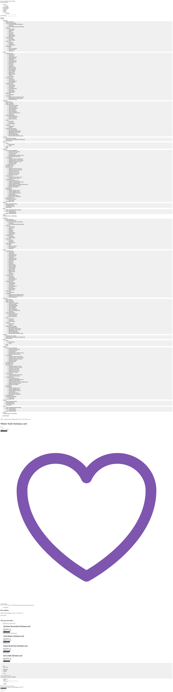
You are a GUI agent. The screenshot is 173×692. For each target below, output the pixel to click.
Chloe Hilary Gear (13, 60)
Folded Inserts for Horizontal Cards (16, 97)
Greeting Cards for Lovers (14, 151)
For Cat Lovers (9, 167)
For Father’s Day (9, 166)
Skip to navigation (4, 1)
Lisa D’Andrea (12, 71)
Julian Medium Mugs (13, 116)
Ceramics (5, 100)
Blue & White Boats (13, 129)
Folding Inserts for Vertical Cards (16, 98)
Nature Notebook (9, 21)
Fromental (11, 33)
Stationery (5, 20)
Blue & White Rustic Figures (15, 130)
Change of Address (13, 48)
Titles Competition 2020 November (13, 209)
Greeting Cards (7, 419)
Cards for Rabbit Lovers (14, 180)
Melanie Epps (12, 72)
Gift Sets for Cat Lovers (14, 172)
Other (4, 141)
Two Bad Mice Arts (10, 206)
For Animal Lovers (10, 201)
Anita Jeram (11, 30)
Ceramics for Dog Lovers (14, 178)
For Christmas (9, 157)
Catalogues (5, 670)
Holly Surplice (12, 82)
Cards (4, 52)
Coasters (8, 124)
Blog (7, 5)
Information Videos (10, 204)
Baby (10, 47)
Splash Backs (11, 126)
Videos (4, 202)
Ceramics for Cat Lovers (14, 171)
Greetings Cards (9, 53)
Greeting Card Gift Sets (11, 138)
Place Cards (8, 41)
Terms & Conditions (11, 676)
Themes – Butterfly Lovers (14, 190)
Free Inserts (8, 95)
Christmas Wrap (9, 37)
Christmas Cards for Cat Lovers (15, 161)
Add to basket (4, 430)
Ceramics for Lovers (13, 152)
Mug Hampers (9, 140)
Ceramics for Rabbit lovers (14, 183)
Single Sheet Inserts (13, 99)
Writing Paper (9, 46)
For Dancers (8, 188)
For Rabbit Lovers (10, 179)
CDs (7, 147)
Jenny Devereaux (12, 69)
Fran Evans (11, 25)
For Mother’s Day (10, 164)
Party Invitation (12, 49)
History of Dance (12, 67)
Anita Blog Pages (12, 212)
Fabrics (10, 145)
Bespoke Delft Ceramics (11, 128)
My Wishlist (5, 8)
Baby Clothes (11, 144)
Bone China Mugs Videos (11, 203)
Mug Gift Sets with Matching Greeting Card (15, 139)
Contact (4, 673)
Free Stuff (4, 671)
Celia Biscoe (11, 59)
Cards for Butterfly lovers (14, 191)
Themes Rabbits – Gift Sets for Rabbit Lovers (18, 184)
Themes (5, 149)
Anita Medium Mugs (13, 107)
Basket (4, 10)
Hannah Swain (12, 66)
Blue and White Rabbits (14, 134)
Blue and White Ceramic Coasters (16, 135)
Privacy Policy (5, 667)
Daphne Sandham (12, 61)
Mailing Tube (11, 36)
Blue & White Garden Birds (15, 196)
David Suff (11, 63)
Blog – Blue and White (11, 213)
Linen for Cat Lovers (13, 174)
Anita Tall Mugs (12, 110)
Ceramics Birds (12, 194)
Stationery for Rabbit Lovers (15, 185)
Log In (4, 11)
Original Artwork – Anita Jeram (10, 215)
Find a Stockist (5, 669)
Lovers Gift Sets (12, 154)
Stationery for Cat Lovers (14, 173)
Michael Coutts (12, 73)
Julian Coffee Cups (13, 118)
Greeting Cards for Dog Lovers (15, 177)
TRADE (5, 9)
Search (2, 15)
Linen (7, 143)
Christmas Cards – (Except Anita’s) (16, 160)
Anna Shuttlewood (13, 56)
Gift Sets (5, 137)
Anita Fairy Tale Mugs (13, 105)
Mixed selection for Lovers (14, 156)
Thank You (11, 50)
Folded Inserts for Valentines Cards (16, 155)
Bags (7, 146)
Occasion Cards (9, 77)
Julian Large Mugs (13, 117)
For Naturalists (9, 189)
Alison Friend (12, 29)
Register (7, 13)
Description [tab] (5, 607)
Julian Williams (12, 35)
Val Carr (10, 75)
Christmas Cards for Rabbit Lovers (16, 181)
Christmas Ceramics (13, 162)
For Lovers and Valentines (11, 150)
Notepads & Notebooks (11, 23)
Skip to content (12, 1)
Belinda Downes (12, 58)
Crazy (4, 214)
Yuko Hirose (11, 76)
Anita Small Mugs (12, 109)
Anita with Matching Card (14, 112)
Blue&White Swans (13, 133)
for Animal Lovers (10, 197)
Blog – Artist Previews (11, 211)
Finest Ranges (9, 101)
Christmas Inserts (12, 163)
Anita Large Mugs (12, 106)
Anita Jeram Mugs (10, 104)
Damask (10, 31)
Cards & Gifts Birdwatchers (15, 192)
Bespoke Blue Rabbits (13, 186)
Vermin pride (8, 207)
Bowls (7, 120)
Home (4, 4)
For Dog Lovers (9, 175)
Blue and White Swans (13, 195)
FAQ (4, 666)
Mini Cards (8, 93)
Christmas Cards (9, 83)
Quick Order (6, 7)
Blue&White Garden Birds (14, 132)
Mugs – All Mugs (9, 103)
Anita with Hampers (13, 111)
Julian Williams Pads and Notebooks (16, 26)
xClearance (11, 114)
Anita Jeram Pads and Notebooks (16, 24)
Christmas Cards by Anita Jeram (15, 158)
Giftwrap (8, 27)
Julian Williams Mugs (10, 115)
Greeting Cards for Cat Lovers (15, 168)
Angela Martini (12, 86)
